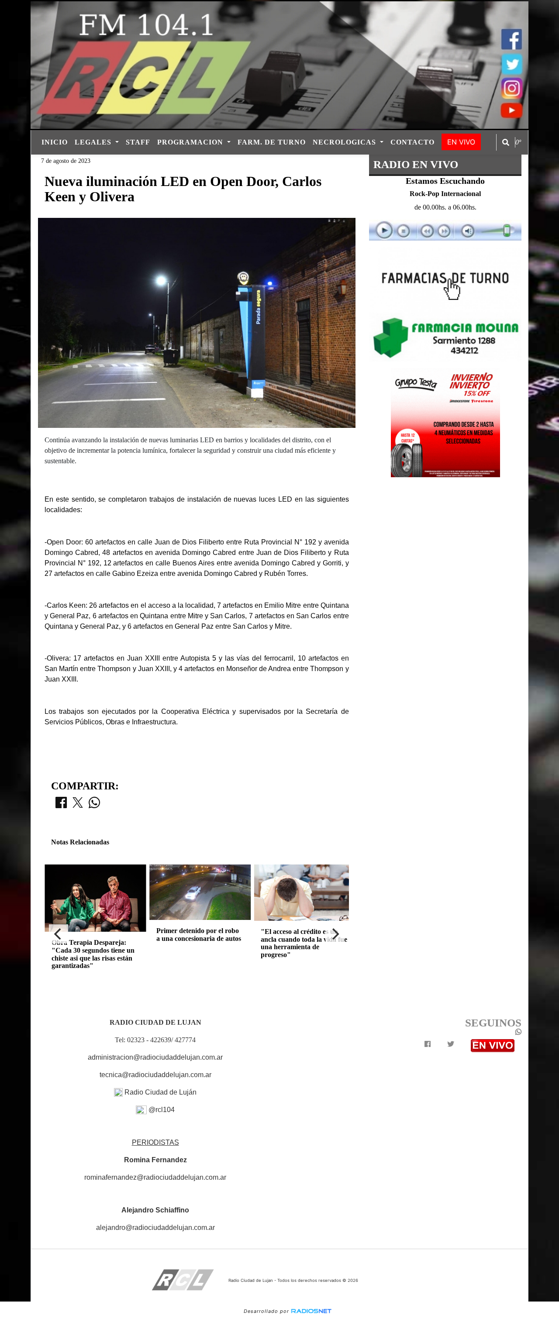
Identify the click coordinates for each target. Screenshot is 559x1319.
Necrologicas (345, 142)
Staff (138, 142)
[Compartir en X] (77, 805)
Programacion (191, 142)
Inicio (54, 142)
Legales (94, 142)
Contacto (412, 142)
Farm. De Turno (272, 142)
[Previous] (58, 934)
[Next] (335, 934)
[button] (506, 142)
